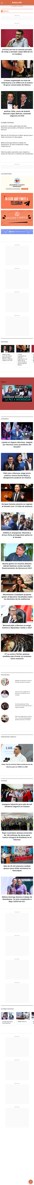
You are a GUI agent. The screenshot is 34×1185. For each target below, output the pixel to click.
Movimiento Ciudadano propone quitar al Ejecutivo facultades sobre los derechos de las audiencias (17, 596)
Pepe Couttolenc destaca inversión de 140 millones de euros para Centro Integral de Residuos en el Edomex (17, 836)
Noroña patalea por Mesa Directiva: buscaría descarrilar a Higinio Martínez (23, 705)
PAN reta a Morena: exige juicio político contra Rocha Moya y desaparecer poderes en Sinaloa (17, 475)
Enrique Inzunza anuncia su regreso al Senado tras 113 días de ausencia (17, 505)
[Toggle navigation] (2, 3)
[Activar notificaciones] (31, 1182)
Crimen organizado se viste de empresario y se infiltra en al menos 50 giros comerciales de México (17, 82)
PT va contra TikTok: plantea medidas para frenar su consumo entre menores (17, 656)
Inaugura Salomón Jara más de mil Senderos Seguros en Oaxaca (17, 805)
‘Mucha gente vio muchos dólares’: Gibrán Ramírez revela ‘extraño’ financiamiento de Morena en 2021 (17, 565)
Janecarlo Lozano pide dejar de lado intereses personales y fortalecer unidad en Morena (16, 128)
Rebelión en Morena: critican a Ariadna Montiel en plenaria (23, 681)
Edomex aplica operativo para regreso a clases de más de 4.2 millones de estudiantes (17, 153)
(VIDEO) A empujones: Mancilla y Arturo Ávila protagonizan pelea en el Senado (17, 535)
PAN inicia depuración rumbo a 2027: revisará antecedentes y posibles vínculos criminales (23, 718)
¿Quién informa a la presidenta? (7, 1022)
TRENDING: (6, 11)
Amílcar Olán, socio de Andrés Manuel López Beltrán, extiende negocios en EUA (17, 113)
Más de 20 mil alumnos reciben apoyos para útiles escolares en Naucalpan (17, 136)
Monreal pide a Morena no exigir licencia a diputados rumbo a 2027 (17, 626)
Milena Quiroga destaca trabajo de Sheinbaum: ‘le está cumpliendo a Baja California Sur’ (14, 144)
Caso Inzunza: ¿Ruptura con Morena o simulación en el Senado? (22, 693)
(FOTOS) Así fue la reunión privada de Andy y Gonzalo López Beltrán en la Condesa (17, 51)
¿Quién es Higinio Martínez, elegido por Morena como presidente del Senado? (17, 444)
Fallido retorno (22, 1021)
